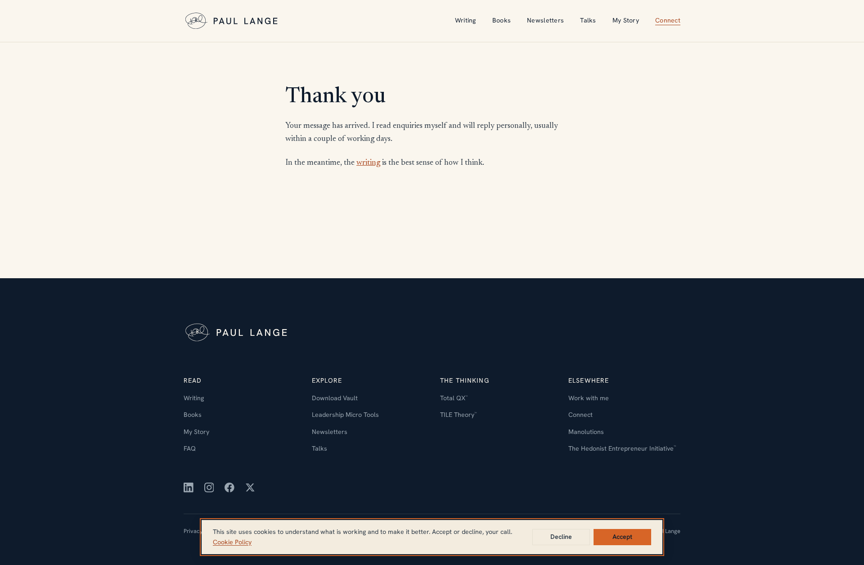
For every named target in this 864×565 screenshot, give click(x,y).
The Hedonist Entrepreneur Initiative (622, 448)
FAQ (190, 448)
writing (368, 163)
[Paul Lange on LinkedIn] (189, 488)
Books (501, 20)
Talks (588, 20)
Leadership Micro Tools (345, 415)
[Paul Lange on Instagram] (209, 488)
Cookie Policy (232, 542)
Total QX (454, 398)
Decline (561, 537)
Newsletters (545, 20)
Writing (465, 20)
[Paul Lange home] (233, 21)
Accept (622, 537)
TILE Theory (458, 415)
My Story (625, 20)
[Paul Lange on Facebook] (229, 488)
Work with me (588, 398)
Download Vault (335, 398)
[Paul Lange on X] (250, 488)
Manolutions (586, 432)
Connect (667, 20)
